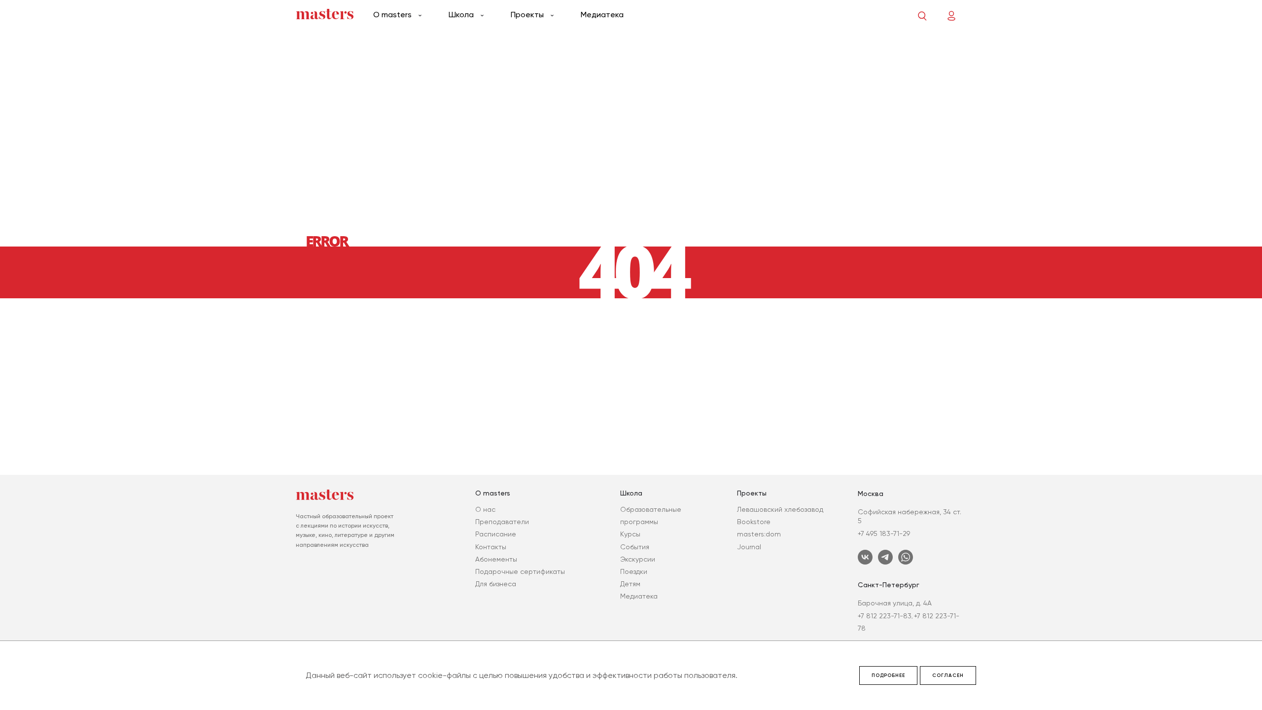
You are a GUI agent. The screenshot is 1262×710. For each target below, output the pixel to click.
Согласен (948, 675)
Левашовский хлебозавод (780, 509)
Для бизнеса (495, 584)
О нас (485, 509)
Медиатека (602, 14)
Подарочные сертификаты (520, 571)
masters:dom (759, 534)
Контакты (490, 547)
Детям (630, 584)
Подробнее (888, 675)
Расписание (495, 534)
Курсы (630, 534)
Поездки (633, 571)
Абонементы (496, 559)
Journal (749, 547)
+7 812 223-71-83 (884, 616)
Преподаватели (502, 522)
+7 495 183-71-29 (884, 533)
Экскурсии (637, 559)
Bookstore (754, 522)
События (634, 547)
